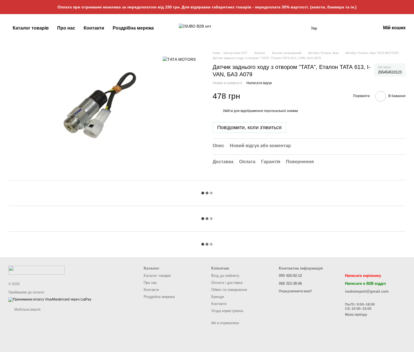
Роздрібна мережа (133, 28)
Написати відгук (259, 83)
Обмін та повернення (229, 290)
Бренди (217, 297)
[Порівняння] (361, 28)
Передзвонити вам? (295, 291)
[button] (409, 7)
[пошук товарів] (300, 28)
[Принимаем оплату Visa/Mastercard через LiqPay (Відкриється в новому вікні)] (49, 300)
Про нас (66, 28)
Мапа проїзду (356, 315)
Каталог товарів (31, 28)
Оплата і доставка (226, 283)
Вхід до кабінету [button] (225, 275)
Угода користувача (227, 311)
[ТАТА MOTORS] (179, 59)
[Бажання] (346, 28)
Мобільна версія (27, 309)
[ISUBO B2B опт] (36, 270)
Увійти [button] (228, 111)
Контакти (94, 28)
